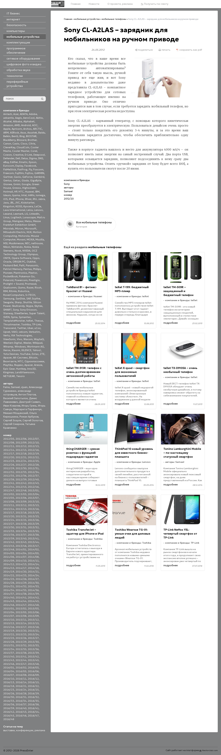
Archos (27, 128)
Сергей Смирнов (13, 424)
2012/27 (21, 464)
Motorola (24, 235)
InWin (31, 195)
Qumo (21, 287)
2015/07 (8, 615)
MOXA (30, 239)
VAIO (14, 331)
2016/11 (21, 678)
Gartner (8, 176)
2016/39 (8, 708)
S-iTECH (30, 294)
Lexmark (18, 213)
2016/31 (21, 697)
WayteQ (39, 339)
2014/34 (8, 590)
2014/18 (33, 568)
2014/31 (8, 586)
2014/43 (8, 601)
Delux (24, 158)
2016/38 (33, 704)
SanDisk (20, 298)
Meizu (28, 221)
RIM (5, 291)
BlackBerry (9, 140)
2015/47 (21, 663)
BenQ (15, 136)
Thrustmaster (11, 324)
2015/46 (8, 663)
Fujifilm (19, 173)
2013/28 (21, 523)
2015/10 (8, 619)
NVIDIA (26, 250)
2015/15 (33, 623)
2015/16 (8, 627)
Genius (7, 180)
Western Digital (12, 342)
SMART (7, 309)
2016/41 (33, 708)
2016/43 (21, 711)
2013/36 (8, 534)
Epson (32, 162)
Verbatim (34, 331)
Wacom (28, 339)
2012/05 (8, 438)
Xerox (6, 350)
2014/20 (21, 571)
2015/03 (33, 608)
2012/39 (21, 479)
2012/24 (21, 460)
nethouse (37, 243)
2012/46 (33, 486)
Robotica (23, 291)
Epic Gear (9, 368)
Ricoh (38, 287)
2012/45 (21, 486)
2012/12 (21, 446)
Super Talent (36, 313)
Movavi (21, 239)
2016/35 (33, 700)
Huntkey (21, 368)
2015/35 (21, 649)
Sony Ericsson (28, 309)
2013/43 (21, 542)
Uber (30, 328)
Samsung (8, 298)
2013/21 (21, 516)
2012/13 (33, 446)
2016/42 (8, 711)
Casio (15, 143)
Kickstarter (27, 202)
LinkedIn (34, 213)
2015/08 (21, 615)
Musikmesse (16, 243)
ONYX (6, 258)
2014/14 (33, 564)
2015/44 (21, 660)
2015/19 (8, 630)
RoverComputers (13, 294)
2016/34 (21, 700)
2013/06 (21, 497)
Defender (8, 158)
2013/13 (33, 505)
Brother (32, 140)
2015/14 (21, 623)
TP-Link (36, 324)
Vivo (19, 339)
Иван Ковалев (11, 405)
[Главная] (57, 4)
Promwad (30, 283)
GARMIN (39, 173)
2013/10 (33, 501)
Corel (34, 151)
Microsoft (30, 228)
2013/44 (33, 542)
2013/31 (21, 527)
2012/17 (8, 453)
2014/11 (33, 560)
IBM (37, 191)
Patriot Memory (12, 269)
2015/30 (33, 641)
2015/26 (21, 638)
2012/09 (21, 442)
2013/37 (21, 534)
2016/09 (33, 674)
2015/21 (33, 630)
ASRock (14, 132)
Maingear (17, 221)
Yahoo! (37, 350)
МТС (20, 361)
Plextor (32, 272)
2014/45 (33, 601)
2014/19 (8, 571)
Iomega (40, 195)
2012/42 (21, 483)
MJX (29, 232)
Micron (19, 228)
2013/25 (21, 519)
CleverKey (9, 147)
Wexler (27, 342)
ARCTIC (37, 128)
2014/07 (21, 556)
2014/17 (21, 568)
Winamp (8, 346)
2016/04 (8, 671)
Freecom (8, 173)
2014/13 (21, 564)
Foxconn (38, 169)
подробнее (73, 322)
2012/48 (21, 490)
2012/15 (21, 449)
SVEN (6, 317)
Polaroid (8, 280)
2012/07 (33, 438)
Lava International (14, 210)
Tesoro (20, 376)
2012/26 (8, 464)
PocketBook (10, 276)
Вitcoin (33, 357)
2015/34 (8, 649)
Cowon (7, 154)
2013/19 (33, 512)
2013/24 (8, 519)
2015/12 (33, 619)
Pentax (27, 269)
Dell (18, 158)
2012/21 (21, 457)
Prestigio (34, 280)
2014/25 (8, 579)
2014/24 (33, 575)
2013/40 (21, 538)
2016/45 (8, 715)
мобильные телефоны (114, 19)
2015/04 (8, 612)
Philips (37, 269)
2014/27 (33, 579)
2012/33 (21, 472)
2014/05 (33, 553)
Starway (8, 313)
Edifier (14, 162)
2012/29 (8, 468)
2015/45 (33, 660)
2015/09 (33, 615)
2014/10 (21, 560)
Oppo (35, 258)
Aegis (18, 117)
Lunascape (29, 217)
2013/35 (33, 531)
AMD (17, 125)
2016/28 (21, 693)
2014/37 (8, 593)
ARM (6, 132)
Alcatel (7, 121)
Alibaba (17, 121)
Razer (30, 287)
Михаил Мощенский (15, 413)
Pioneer (7, 272)
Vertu (6, 335)
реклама (40, 730)
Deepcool (39, 154)
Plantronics (20, 272)
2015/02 (21, 608)
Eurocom (8, 165)
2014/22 (8, 575)
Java (6, 202)
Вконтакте (9, 361)
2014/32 (21, 586)
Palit (22, 265)
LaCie (37, 206)
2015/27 (33, 638)
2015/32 (21, 645)
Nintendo (17, 246)
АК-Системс (20, 357)
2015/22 (8, 634)
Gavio (17, 176)
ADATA (24, 114)
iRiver (28, 199)
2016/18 (8, 686)
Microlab (8, 228)
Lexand (7, 213)
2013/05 (8, 497)
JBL (12, 202)
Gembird (39, 176)
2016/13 (8, 682)
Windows (20, 346)
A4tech (7, 114)
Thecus (38, 320)
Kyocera (28, 206)
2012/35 (8, 475)
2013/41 (33, 538)
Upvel (6, 331)
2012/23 (8, 460)
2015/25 (8, 638)
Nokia (27, 246)
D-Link (28, 154)
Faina (6, 387)
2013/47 (33, 545)
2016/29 (33, 693)
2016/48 (8, 719)
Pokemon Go (27, 276)
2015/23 (21, 634)
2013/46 (21, 545)
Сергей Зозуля (12, 420)
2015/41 (21, 656)
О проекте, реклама (120, 3)
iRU (35, 199)
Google (26, 184)
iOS (5, 199)
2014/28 (8, 582)
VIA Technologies (21, 335)
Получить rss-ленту (155, 3)
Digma (33, 158)
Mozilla (39, 239)
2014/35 (21, 590)
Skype (29, 305)
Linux (6, 217)
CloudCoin (23, 147)
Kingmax (8, 372)
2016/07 (8, 674)
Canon (7, 143)
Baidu (41, 132)
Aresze (38, 365)
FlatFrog (22, 169)
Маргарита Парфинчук (27, 409)
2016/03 (33, 667)
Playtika (8, 365)
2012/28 (33, 464)
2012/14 (8, 449)
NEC (27, 243)
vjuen (24, 387)
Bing (22, 136)
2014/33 (33, 586)
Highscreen (29, 187)
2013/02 (8, 494)
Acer (15, 114)
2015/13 (8, 623)
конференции (24, 730)
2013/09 (21, 501)
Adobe (33, 114)
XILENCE (26, 350)
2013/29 (33, 523)
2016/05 (21, 671)
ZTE (42, 354)
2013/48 (8, 549)
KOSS (19, 206)
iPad (11, 199)
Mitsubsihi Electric (14, 232)
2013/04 (33, 494)
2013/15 (21, 508)
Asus (23, 132)
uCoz (37, 328)
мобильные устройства (87, 19)
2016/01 (8, 667)
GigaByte (35, 180)
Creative (18, 154)
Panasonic (32, 265)
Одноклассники (34, 361)
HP (15, 191)
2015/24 (33, 634)
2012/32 (8, 472)
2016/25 (33, 689)
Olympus (32, 254)
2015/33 (33, 645)
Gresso (16, 187)
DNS (40, 158)
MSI (5, 243)
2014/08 (33, 556)
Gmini (16, 184)
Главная (75, 3)
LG (26, 213)
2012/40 (33, 479)
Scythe (36, 298)
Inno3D (31, 368)
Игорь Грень (29, 405)
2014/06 (8, 556)
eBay (6, 162)
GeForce (27, 176)
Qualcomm (10, 287)
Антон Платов (27, 394)
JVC (17, 202)
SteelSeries (21, 313)
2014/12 (8, 564)
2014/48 (33, 604)
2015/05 (21, 612)
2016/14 (21, 682)
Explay (19, 165)
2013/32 (33, 527)
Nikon (6, 246)
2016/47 (33, 715)
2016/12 (33, 678)
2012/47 (8, 490)
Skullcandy (18, 305)
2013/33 (8, 531)
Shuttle (27, 302)
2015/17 (21, 627)
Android (26, 125)
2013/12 (21, 505)
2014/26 (21, 579)
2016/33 (8, 700)
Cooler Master (20, 151)
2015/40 (8, 656)
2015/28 (8, 641)
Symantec (25, 317)
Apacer (28, 365)
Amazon (8, 125)
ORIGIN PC (19, 261)
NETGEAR (9, 376)
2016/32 (33, 697)
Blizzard (21, 140)
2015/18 (33, 627)
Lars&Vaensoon (24, 372)
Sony (16, 309)
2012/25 (33, 460)
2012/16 (33, 449)
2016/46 (21, 715)
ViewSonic (9, 339)
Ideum (7, 195)
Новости (94, 3)
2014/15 (8, 568)
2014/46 (8, 604)
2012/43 (33, 483)
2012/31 (33, 468)
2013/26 (33, 519)
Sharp (18, 302)
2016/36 (8, 704)
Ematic (23, 162)
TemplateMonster (14, 320)
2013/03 (21, 494)
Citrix (32, 143)
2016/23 (8, 689)
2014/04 (21, 553)
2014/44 (21, 601)
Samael (15, 387)
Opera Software (21, 258)
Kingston (8, 206)
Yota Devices (11, 354)
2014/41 (21, 597)
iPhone (19, 199)
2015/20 (21, 630)
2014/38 (21, 593)
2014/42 (33, 597)
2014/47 (21, 604)
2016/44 (33, 711)
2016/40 (21, 708)
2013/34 (21, 531)
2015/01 (8, 608)
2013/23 (33, 516)
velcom (23, 331)
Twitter (21, 328)
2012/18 (21, 453)
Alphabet (29, 121)
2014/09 (8, 560)
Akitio (39, 117)
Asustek (32, 132)
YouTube (25, 354)
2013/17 (8, 512)
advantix (8, 117)
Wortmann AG (35, 346)
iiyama (16, 195)
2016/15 (33, 682)
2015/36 (33, 649)
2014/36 (33, 590)
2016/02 (21, 667)
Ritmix (13, 291)
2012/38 (8, 479)
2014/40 (8, 597)
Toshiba (26, 324)
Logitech (16, 217)
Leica (30, 210)
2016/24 (21, 689)
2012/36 (21, 475)
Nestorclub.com (210, 750)
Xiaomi (16, 350)
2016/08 (21, 674)
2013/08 (8, 501)
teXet (29, 320)
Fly (30, 169)
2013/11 (8, 505)
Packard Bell (10, 265)
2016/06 (33, 671)
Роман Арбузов (28, 416)
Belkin (6, 136)
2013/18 (21, 512)
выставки (9, 730)
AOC (35, 125)
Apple (6, 128)
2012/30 (21, 468)
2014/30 (33, 582)
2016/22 (33, 686)
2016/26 (8, 693)
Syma (14, 317)
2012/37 (33, 475)
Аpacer (7, 357)
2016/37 (21, 704)
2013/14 (8, 508)
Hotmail (8, 191)
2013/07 (33, 497)
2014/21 (33, 571)
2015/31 (8, 645)
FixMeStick (9, 169)
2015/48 (33, 663)
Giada (25, 180)
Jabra (41, 199)
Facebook (30, 165)
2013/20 (8, 516)
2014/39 (33, 593)
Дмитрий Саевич (29, 401)
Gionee (7, 184)
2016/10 (8, 678)
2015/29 (21, 641)
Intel (24, 195)
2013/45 (8, 545)
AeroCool (29, 117)
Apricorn (17, 128)
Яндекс (18, 365)
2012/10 (33, 442)
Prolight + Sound (13, 283)
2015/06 (33, 612)
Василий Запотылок (15, 398)
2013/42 (8, 542)
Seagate (8, 302)
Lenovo (38, 210)
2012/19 (33, 453)
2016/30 (8, 697)
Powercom (21, 280)
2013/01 (33, 490)
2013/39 (8, 538)
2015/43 (8, 660)
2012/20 (8, 457)
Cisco (24, 143)
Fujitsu (29, 173)
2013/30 (8, 527)
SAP (28, 298)
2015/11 (21, 619)
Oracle (7, 261)
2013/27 (8, 523)
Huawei (29, 191)
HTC (21, 191)
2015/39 (33, 652)
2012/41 (8, 483)
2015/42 (33, 656)
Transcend (9, 328)
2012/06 (21, 438)
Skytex (38, 305)
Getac (16, 180)
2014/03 (8, 553)
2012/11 (8, 446)
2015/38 (21, 652)
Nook (18, 250)
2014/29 (21, 582)
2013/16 (33, 508)
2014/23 (21, 575)
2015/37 (8, 652)
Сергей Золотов (33, 420)
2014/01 (21, 549)
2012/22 (33, 457)
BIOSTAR (31, 136)
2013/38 (33, 534)
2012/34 (33, 472)
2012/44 (8, 486)
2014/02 (33, 549)
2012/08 (8, 442)
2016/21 (21, 686)
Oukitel (31, 261)
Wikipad (37, 342)
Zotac (35, 354)
